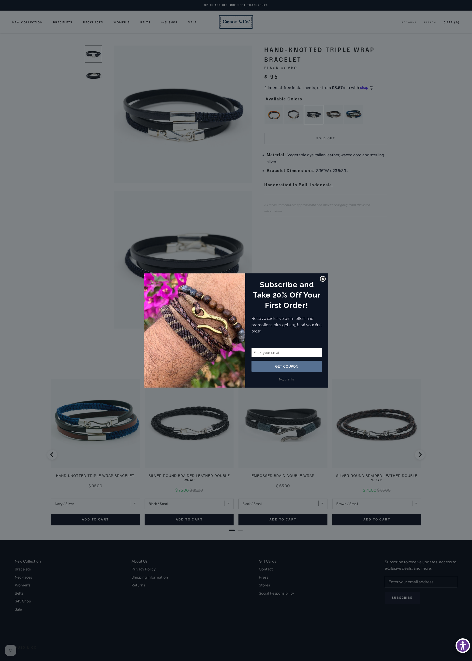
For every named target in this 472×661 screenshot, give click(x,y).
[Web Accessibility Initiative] (463, 645)
